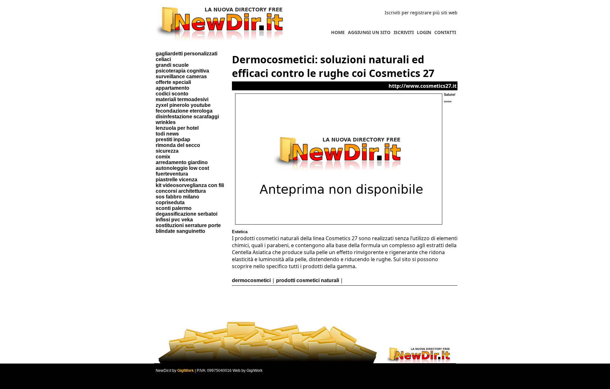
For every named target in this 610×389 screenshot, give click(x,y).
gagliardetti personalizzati (186, 53)
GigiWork (185, 370)
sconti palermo (174, 208)
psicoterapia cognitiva (182, 70)
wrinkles (166, 122)
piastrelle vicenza (176, 179)
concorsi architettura (181, 191)
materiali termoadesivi (182, 99)
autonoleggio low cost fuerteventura (182, 171)
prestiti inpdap (173, 139)
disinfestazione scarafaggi (187, 116)
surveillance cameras (181, 76)
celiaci (163, 59)
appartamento (172, 88)
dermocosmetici (251, 280)
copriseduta (170, 202)
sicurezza (167, 151)
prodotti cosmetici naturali (307, 280)
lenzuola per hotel (177, 128)
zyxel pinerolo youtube (183, 105)
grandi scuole (172, 65)
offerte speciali (173, 82)
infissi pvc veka (174, 219)
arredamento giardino (182, 162)
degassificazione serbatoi (186, 214)
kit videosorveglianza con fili (190, 185)
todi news (167, 133)
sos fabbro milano (177, 196)
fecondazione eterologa (184, 111)
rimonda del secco (178, 145)
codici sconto (172, 93)
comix (163, 156)
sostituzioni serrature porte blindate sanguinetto (188, 228)
